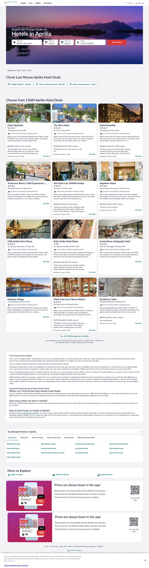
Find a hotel (117, 42)
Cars (31, 3)
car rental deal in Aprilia (29, 413)
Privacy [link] (47, 546)
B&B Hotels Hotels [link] (13, 444)
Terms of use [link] (54, 546)
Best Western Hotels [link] (48, 444)
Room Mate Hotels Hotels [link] (118, 444)
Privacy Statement (10, 565)
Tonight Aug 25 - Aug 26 (21, 84)
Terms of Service (22, 565)
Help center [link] (63, 546)
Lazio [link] (23, 70)
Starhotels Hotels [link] (13, 448)
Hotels (23, 3)
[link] (29, 475)
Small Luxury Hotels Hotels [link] (84, 444)
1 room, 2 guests (87, 43)
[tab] (12, 437)
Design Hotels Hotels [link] (48, 448)
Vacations (48, 3)
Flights (38, 3)
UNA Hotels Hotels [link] (14, 457)
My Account (139, 3)
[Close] (145, 560)
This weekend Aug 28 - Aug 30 (51, 84)
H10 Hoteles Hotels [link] (116, 448)
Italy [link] (18, 70)
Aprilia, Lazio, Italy (24, 43)
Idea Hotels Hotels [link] (13, 453)
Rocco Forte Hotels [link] (116, 453)
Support (130, 3)
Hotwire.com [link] (11, 70)
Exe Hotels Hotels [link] (81, 448)
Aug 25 (51, 43)
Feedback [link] (100, 546)
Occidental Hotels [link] (81, 453)
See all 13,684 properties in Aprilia (74, 336)
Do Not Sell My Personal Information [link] (84, 546)
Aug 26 (67, 43)
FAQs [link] (69, 546)
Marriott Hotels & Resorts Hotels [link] (52, 453)
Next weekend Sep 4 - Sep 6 (85, 84)
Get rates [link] (46, 156)
